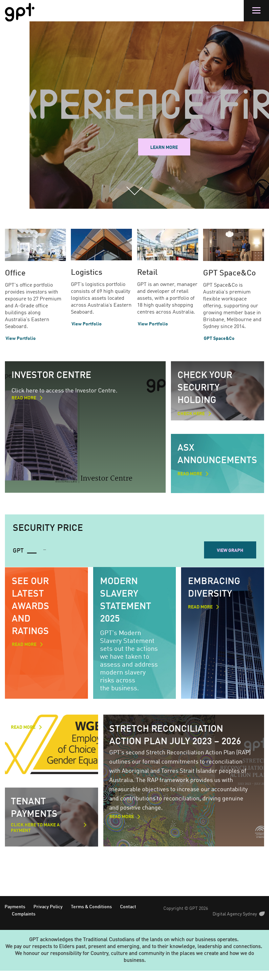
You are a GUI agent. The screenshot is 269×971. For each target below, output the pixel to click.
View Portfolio (21, 338)
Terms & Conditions (91, 907)
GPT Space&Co (229, 273)
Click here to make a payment (35, 828)
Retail (147, 273)
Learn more (164, 147)
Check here (191, 414)
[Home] (19, 12)
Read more (23, 398)
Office (15, 273)
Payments (15, 907)
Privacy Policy (48, 907)
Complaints (23, 914)
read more (24, 644)
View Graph (230, 550)
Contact (128, 907)
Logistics (86, 273)
